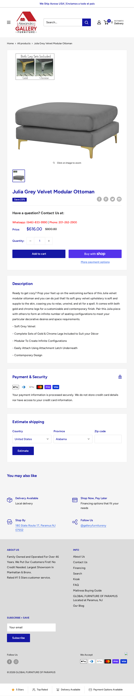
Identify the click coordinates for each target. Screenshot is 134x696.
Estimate (23, 450)
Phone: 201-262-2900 (63, 222)
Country (17, 431)
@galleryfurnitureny (93, 525)
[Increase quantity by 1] (49, 241)
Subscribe (18, 638)
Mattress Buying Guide (87, 590)
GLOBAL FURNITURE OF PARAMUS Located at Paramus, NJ (95, 598)
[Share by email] (119, 199)
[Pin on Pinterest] (105, 199)
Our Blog (78, 605)
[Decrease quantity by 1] (30, 241)
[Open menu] (8, 22)
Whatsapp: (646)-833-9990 (29, 222)
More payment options (95, 262)
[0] (106, 22)
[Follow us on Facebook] (9, 661)
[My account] (99, 22)
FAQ (76, 585)
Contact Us (80, 562)
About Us (79, 556)
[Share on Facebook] (99, 199)
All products (24, 43)
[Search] (86, 22)
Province (59, 431)
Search (77, 573)
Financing (79, 568)
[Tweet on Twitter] (112, 199)
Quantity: (18, 240)
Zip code (100, 431)
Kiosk (76, 579)
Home (10, 43)
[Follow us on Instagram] (16, 661)
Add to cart (39, 253)
